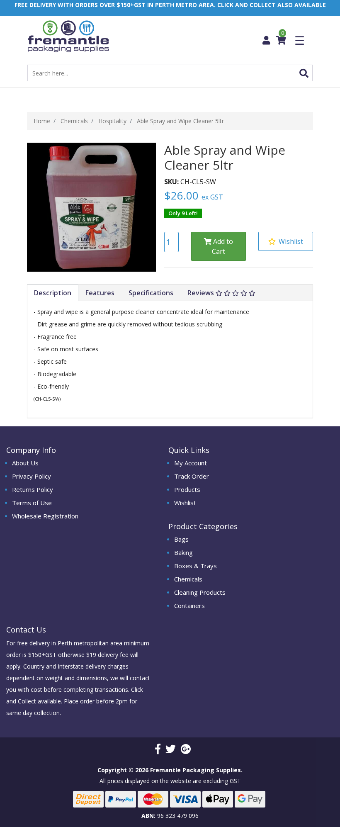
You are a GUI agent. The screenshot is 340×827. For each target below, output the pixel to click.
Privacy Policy (31, 476)
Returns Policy (32, 489)
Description (52, 292)
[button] (285, 241)
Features (99, 292)
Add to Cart (222, 246)
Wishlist (185, 503)
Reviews (201, 292)
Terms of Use (32, 503)
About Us (25, 463)
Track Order (191, 476)
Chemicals (188, 579)
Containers (189, 605)
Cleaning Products (200, 592)
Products (187, 489)
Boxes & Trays (195, 566)
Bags (181, 539)
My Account (190, 463)
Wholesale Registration (45, 516)
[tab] (52, 293)
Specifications (151, 292)
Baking (183, 552)
